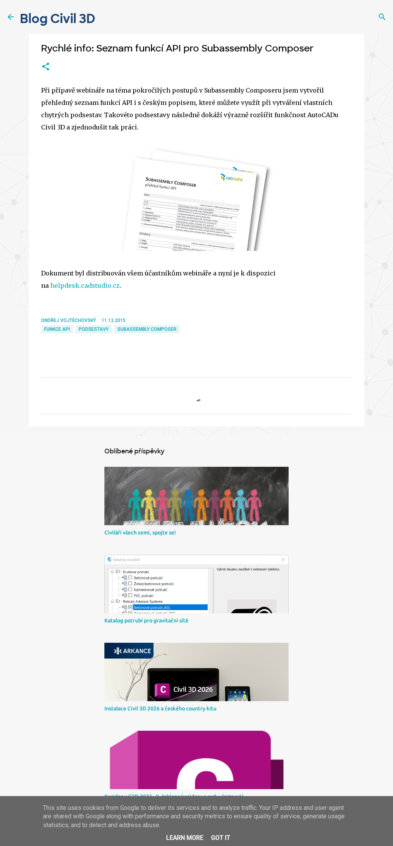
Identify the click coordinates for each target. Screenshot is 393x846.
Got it (220, 837)
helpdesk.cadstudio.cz (85, 285)
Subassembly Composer (147, 329)
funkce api (57, 329)
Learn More (184, 837)
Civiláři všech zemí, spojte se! (140, 532)
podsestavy (94, 329)
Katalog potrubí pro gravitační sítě (146, 620)
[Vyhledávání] (382, 17)
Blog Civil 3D (57, 19)
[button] (45, 67)
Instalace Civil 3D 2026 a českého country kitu (160, 708)
